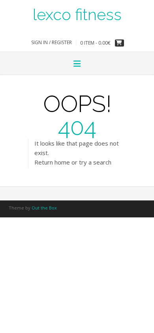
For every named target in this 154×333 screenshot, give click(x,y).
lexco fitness (77, 13)
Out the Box (44, 208)
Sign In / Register (51, 42)
